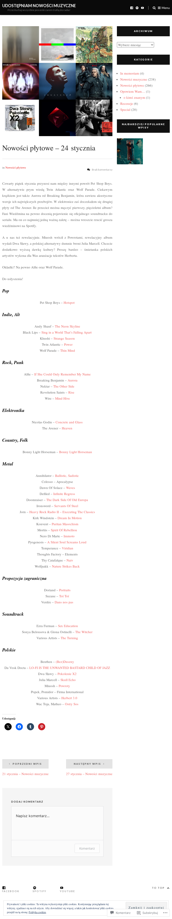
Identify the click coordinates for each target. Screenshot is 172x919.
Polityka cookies (37, 912)
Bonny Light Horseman (75, 452)
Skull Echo (68, 679)
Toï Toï (64, 596)
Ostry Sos (71, 704)
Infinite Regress (64, 493)
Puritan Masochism (65, 524)
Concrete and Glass (69, 422)
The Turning (69, 638)
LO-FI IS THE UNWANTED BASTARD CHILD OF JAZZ (69, 667)
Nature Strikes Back (66, 566)
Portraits (65, 590)
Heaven (67, 428)
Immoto (69, 536)
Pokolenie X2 (67, 673)
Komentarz (87, 848)
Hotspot (69, 302)
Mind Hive (62, 398)
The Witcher (83, 632)
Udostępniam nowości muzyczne (39, 6)
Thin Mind (67, 350)
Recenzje (126, 103)
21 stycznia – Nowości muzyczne (25, 769)
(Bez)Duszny (65, 661)
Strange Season (64, 338)
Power (68, 344)
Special (125, 109)
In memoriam (129, 73)
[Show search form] (154, 7)
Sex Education (68, 625)
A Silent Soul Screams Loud (66, 542)
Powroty (64, 685)
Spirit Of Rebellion (64, 530)
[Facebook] (131, 7)
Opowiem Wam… (132, 91)
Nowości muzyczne (133, 79)
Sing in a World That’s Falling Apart (66, 332)
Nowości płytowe (15, 167)
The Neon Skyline (67, 326)
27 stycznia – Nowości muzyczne (89, 769)
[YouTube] (142, 7)
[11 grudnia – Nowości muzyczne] (130, 152)
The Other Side (63, 386)
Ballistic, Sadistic (67, 475)
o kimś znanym (134, 97)
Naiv (70, 560)
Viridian (67, 548)
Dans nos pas (64, 602)
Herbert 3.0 (69, 698)
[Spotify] (137, 7)
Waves (70, 487)
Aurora (72, 380)
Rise (71, 392)
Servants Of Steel (66, 505)
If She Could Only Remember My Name (62, 374)
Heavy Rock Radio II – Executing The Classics (62, 512)
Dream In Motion (70, 518)
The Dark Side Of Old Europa (67, 499)
